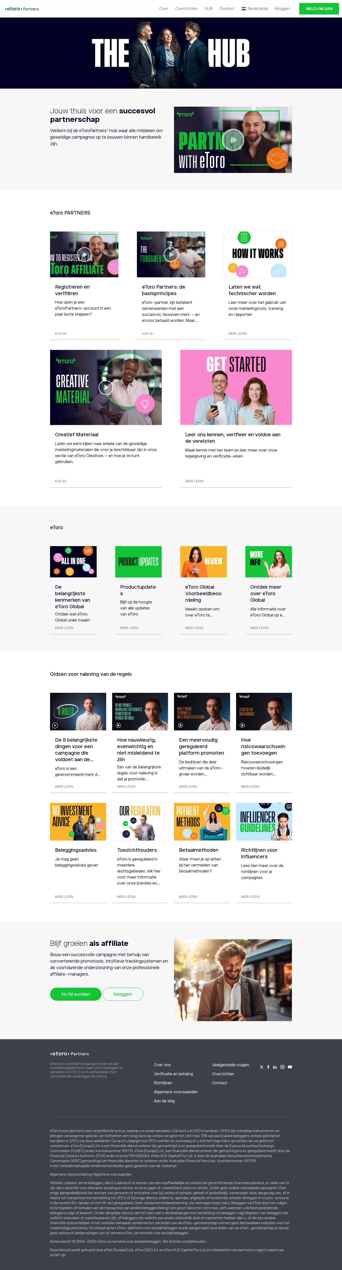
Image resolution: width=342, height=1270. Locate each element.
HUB (209, 9)
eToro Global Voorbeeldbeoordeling (203, 593)
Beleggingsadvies (76, 850)
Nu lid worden (75, 994)
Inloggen (282, 9)
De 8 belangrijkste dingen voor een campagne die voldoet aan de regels (76, 753)
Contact (227, 9)
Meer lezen (238, 333)
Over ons (162, 1065)
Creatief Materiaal (76, 434)
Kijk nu (61, 333)
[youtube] (290, 1066)
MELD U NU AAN (319, 9)
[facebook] (268, 1066)
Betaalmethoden (198, 850)
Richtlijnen (163, 1083)
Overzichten (186, 9)
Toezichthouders (137, 850)
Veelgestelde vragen (230, 1065)
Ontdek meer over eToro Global (265, 593)
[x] (262, 1066)
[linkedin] (275, 1066)
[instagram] (282, 1066)
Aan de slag (164, 1101)
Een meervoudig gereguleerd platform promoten (201, 746)
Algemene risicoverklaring (70, 1174)
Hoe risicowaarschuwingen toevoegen (263, 746)
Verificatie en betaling (173, 1074)
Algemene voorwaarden (176, 1092)
